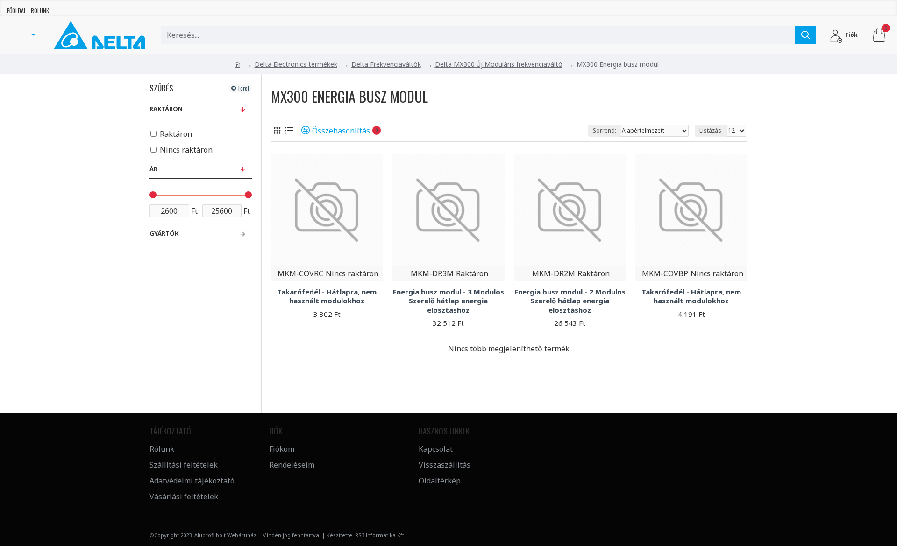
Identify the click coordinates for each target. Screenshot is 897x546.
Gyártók (164, 233)
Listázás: (711, 130)
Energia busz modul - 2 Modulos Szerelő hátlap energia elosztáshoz (570, 301)
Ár (153, 169)
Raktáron (166, 109)
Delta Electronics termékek (296, 64)
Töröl (243, 88)
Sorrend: (604, 130)
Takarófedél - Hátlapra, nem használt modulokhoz (327, 296)
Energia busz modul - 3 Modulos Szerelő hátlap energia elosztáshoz (448, 301)
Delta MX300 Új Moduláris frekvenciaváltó (498, 64)
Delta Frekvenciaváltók (386, 64)
